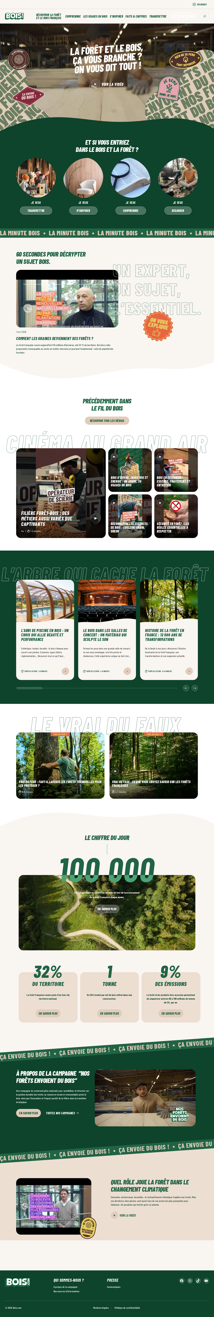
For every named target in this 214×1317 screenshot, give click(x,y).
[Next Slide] (195, 688)
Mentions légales (101, 1307)
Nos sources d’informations (66, 1291)
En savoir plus (107, 909)
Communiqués (113, 1286)
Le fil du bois (186, 16)
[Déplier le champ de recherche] (204, 16)
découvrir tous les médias (107, 421)
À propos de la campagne (66, 1286)
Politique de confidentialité (127, 1307)
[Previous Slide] (186, 688)
